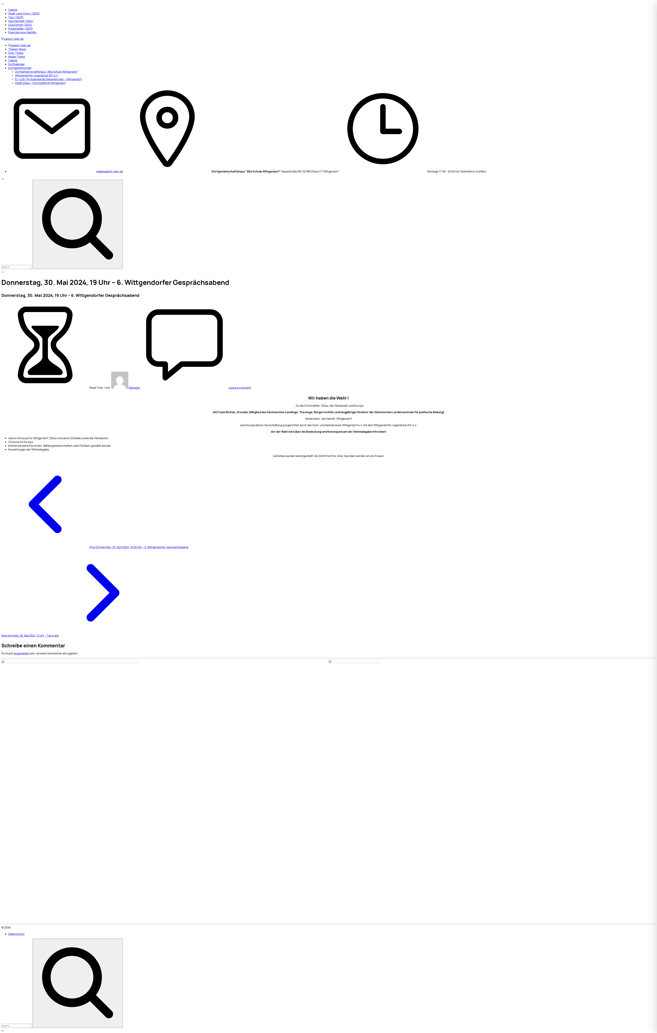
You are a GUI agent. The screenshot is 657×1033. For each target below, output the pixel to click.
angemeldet (21, 653)
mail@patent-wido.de (109, 171)
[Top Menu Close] (2, 178)
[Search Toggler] (2, 1030)
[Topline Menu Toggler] (2, 4)
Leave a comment (240, 388)
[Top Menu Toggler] (2, 272)
